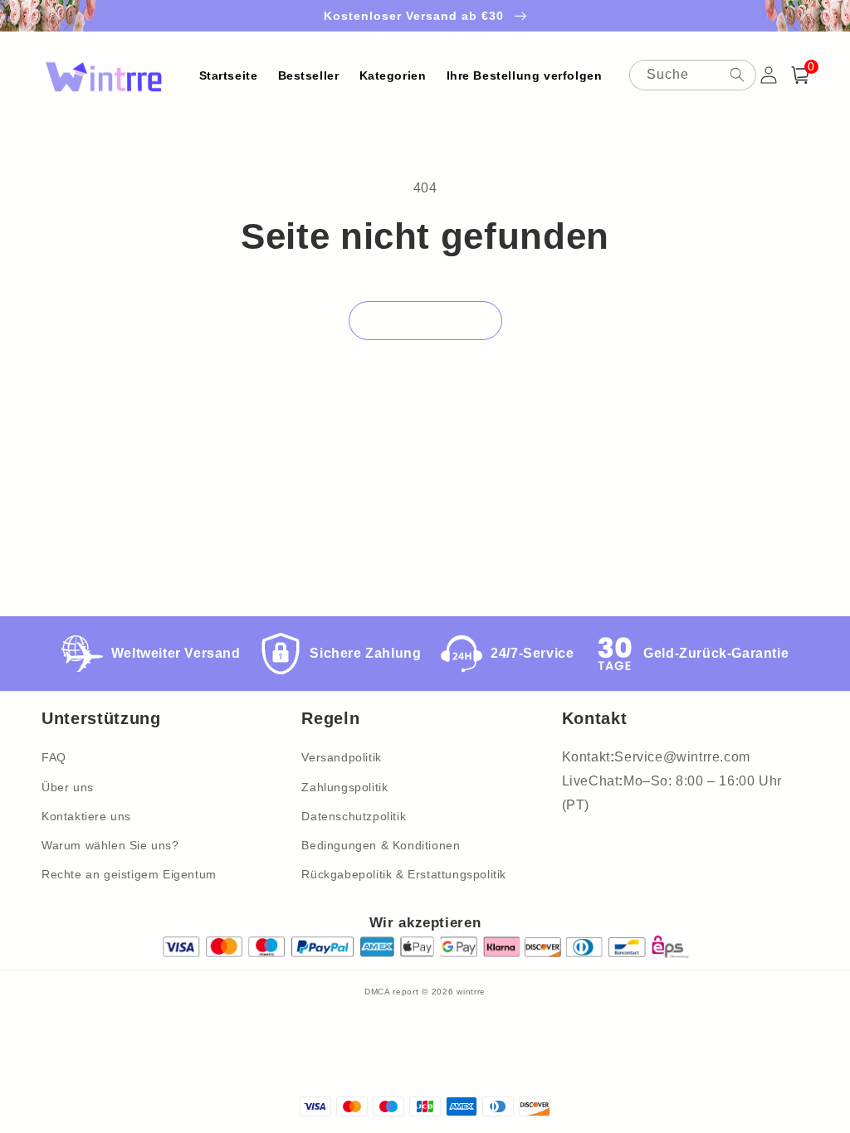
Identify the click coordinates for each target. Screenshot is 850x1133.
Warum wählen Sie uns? (110, 845)
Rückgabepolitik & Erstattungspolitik (403, 874)
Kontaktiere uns (86, 816)
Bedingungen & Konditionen (380, 845)
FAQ (54, 757)
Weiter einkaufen (425, 321)
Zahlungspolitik (344, 787)
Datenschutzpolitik (353, 816)
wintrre (471, 991)
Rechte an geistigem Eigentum (129, 874)
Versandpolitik (341, 757)
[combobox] (692, 75)
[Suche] (737, 75)
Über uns (68, 787)
